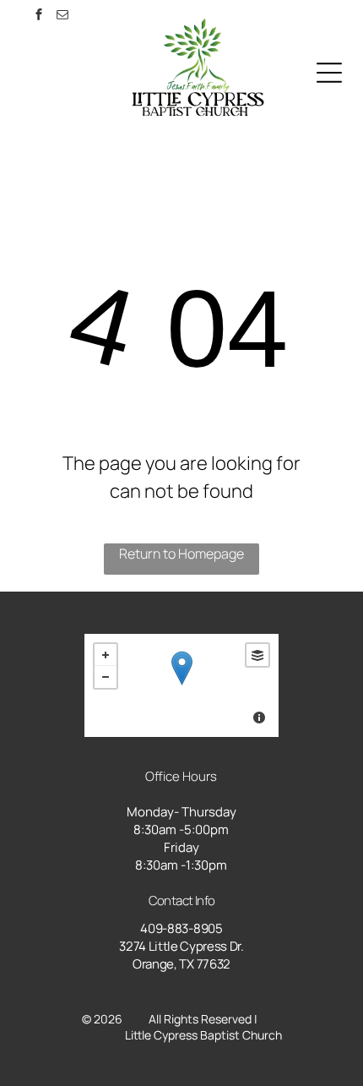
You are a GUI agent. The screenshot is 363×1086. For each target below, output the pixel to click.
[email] (62, 16)
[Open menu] (329, 72)
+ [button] (105, 655)
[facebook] (39, 16)
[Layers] (257, 655)
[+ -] (181, 685)
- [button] (105, 677)
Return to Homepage (181, 553)
